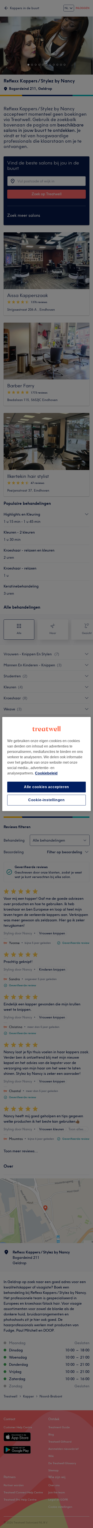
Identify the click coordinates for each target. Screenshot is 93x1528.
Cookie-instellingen (46, 800)
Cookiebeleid (46, 773)
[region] (46, 764)
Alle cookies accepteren (46, 787)
